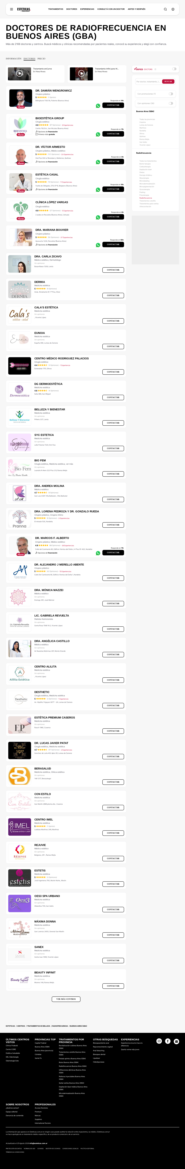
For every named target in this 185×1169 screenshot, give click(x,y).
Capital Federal (40, 1043)
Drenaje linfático (145, 175)
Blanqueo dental (99, 1054)
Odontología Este (12, 1061)
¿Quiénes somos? (12, 1108)
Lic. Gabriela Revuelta (51, 615)
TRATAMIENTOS (55, 9)
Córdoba (38, 1054)
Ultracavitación (145, 206)
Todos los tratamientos (148, 161)
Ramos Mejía (144, 139)
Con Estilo (42, 794)
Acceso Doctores (41, 1108)
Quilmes (142, 136)
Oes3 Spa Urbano (47, 896)
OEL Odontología (12, 1057)
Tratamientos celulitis (147, 201)
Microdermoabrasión (147, 184)
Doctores (29, 59)
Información (13, 59)
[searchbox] (149, 81)
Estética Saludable (13, 1053)
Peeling (142, 192)
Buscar (168, 81)
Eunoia (39, 332)
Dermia (39, 281)
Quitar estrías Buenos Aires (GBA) (71, 1083)
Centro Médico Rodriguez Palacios (61, 358)
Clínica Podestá (12, 1046)
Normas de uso (29, 1148)
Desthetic (41, 692)
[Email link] (176, 1041)
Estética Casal (46, 174)
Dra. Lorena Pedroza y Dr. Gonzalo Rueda (66, 511)
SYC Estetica (44, 434)
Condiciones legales (70, 1148)
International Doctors (43, 1123)
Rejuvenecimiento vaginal (103, 1047)
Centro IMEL (43, 819)
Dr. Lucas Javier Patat (51, 743)
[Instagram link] (159, 1042)
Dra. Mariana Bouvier (51, 229)
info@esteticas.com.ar (38, 1143)
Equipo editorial (11, 1112)
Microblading (144, 181)
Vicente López (144, 145)
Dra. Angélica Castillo (52, 641)
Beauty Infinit (45, 972)
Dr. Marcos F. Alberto (52, 537)
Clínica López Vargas (51, 202)
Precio (41, 59)
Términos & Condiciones (15, 1152)
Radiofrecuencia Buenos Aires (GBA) (73, 1066)
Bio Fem (40, 460)
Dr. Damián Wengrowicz (53, 90)
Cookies (40, 1148)
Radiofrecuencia (145, 198)
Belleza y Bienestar (49, 409)
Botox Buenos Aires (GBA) (68, 1062)
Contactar (113, 105)
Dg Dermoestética (48, 383)
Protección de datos (14, 1148)
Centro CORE (11, 1049)
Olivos (141, 133)
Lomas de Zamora (146, 125)
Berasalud (42, 768)
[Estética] (24, 10)
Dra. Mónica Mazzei (48, 590)
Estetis (40, 870)
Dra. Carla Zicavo (48, 256)
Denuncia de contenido (14, 1115)
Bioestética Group (49, 118)
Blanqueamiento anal (101, 1043)
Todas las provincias (147, 119)
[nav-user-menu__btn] (173, 9)
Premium (38, 1112)
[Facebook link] (168, 1042)
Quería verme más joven (130, 1049)
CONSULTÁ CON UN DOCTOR (111, 9)
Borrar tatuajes (145, 164)
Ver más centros (66, 999)
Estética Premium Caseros (54, 717)
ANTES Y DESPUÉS (136, 9)
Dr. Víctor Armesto (50, 146)
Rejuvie (40, 845)
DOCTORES (71, 9)
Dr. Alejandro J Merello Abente (59, 564)
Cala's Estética (46, 307)
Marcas (37, 1115)
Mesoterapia (144, 178)
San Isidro (143, 142)
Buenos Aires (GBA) (42, 1047)
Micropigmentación (146, 187)
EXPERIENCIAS (87, 9)
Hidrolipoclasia (98, 1062)
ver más (69, 464)
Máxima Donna (45, 921)
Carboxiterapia (145, 167)
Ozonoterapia (144, 189)
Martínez (142, 128)
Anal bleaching (98, 1051)
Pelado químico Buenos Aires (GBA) (72, 1059)
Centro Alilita (45, 666)
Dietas (141, 172)
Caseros (142, 122)
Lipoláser (96, 1058)
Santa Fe (38, 1058)
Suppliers (38, 1119)
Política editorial (87, 1148)
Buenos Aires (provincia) (44, 1051)
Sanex (38, 947)
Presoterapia (144, 195)
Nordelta (142, 131)
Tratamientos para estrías (149, 204)
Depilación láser (145, 169)
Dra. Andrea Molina (49, 485)
